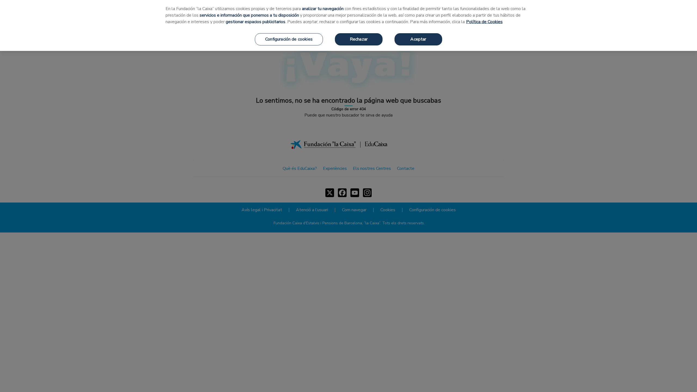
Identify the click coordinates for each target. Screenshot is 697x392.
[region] (348, 25)
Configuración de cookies (289, 39)
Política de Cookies (484, 22)
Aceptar (418, 39)
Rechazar (359, 39)
